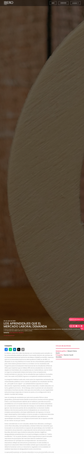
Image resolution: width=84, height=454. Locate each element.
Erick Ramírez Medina (16, 333)
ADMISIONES (63, 3)
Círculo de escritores (9, 335)
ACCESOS (74, 3)
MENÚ (53, 3)
